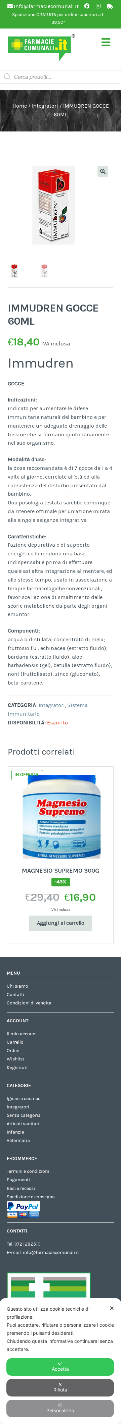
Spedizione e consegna (31, 1197)
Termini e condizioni (28, 1171)
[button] (102, 171)
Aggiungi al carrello (60, 923)
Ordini (13, 1050)
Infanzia (15, 1132)
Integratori (45, 106)
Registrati (17, 1068)
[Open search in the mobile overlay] (60, 77)
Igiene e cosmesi (24, 1098)
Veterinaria (18, 1140)
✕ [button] (111, 1308)
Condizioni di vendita (29, 1003)
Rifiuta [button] (60, 1389)
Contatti (15, 994)
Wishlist (15, 1059)
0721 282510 (27, 1244)
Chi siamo (17, 986)
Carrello (15, 1042)
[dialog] (60, 1361)
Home (19, 106)
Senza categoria (24, 1115)
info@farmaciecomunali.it (51, 1252)
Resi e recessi (21, 1188)
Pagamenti (18, 1180)
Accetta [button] (60, 1369)
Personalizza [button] (60, 1410)
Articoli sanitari (23, 1124)
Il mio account (22, 1034)
